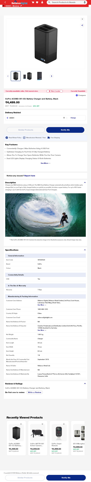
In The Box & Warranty (17, 286)
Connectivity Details (16, 275)
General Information (16, 256)
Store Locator (55, 91)
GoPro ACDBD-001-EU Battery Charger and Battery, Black (31, 99)
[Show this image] (16, 76)
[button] (37, 2)
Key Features (11, 144)
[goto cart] (33, 2)
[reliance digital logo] (19, 2)
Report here (29, 176)
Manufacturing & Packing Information (23, 296)
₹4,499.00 (12, 102)
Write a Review (34, 392)
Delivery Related (12, 112)
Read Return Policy (15, 137)
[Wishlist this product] (21, 424)
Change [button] (73, 118)
